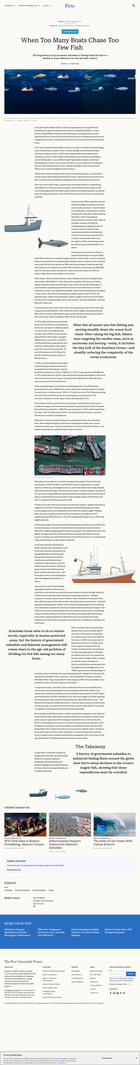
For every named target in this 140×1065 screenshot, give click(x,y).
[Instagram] (114, 993)
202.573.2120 (38, 904)
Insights (74, 967)
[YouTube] (124, 993)
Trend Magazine (70, 31)
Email (110, 970)
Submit (131, 974)
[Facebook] (110, 993)
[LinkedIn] (117, 993)
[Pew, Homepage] (70, 5)
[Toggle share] (134, 68)
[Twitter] (121, 993)
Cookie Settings (107, 1058)
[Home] (23, 961)
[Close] (136, 1058)
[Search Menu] (134, 5)
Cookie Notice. (61, 1063)
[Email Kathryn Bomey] (34, 906)
